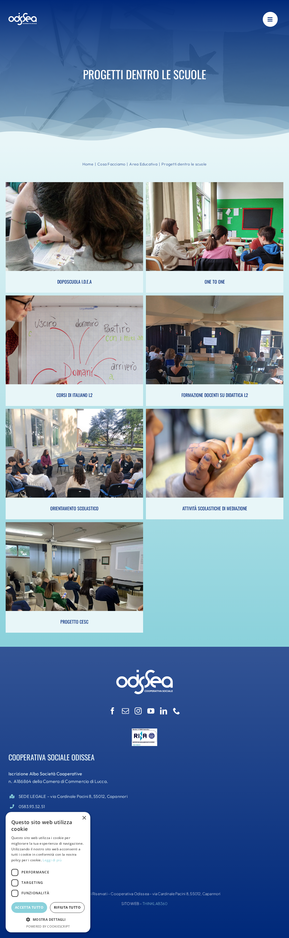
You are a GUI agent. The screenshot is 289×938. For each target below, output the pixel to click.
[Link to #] (270, 19)
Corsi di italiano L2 (74, 345)
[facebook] (112, 710)
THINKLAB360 (155, 903)
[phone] (176, 710)
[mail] (125, 710)
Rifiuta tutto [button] (67, 907)
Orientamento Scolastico (74, 458)
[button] (48, 920)
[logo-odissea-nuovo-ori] (22, 15)
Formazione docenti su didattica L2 (215, 345)
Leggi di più (52, 860)
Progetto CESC (74, 571)
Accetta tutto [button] (29, 907)
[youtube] (150, 710)
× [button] (84, 818)
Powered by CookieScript (48, 926)
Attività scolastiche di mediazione (215, 458)
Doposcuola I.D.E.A (74, 231)
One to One (215, 231)
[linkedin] (163, 710)
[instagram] (138, 710)
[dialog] (48, 872)
